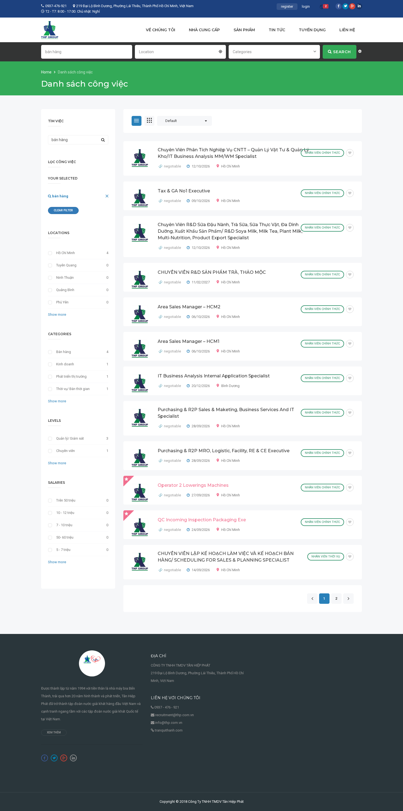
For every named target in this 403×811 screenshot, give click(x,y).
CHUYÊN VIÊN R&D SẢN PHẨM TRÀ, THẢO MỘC (212, 272)
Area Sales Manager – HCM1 (188, 341)
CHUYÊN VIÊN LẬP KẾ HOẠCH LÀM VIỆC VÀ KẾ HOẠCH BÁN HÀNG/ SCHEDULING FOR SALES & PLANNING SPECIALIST (226, 557)
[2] (322, 8)
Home (46, 72)
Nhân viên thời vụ (325, 556)
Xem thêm (54, 732)
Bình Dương (230, 386)
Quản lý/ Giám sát (70, 438)
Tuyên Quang (66, 265)
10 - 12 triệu (65, 513)
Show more (57, 314)
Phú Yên (62, 302)
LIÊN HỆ (347, 29)
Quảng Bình (65, 290)
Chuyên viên (65, 451)
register (287, 6)
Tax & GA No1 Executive (184, 190)
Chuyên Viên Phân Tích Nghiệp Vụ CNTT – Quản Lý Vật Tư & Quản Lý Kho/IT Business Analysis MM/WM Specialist (233, 153)
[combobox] (180, 51)
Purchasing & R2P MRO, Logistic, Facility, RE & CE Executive (224, 450)
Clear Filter (63, 210)
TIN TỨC (277, 29)
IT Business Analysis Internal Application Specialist (214, 376)
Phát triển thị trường (71, 376)
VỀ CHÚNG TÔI (160, 29)
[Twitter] (345, 6)
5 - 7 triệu (63, 550)
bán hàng (59, 196)
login (306, 6)
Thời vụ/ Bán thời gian (73, 389)
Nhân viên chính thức (322, 153)
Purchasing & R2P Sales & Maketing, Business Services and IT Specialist (226, 413)
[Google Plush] (352, 6)
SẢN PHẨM (244, 29)
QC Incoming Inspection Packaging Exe (202, 519)
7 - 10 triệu (64, 525)
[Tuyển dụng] (49, 30)
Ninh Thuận (65, 277)
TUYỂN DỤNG (312, 29)
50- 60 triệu (64, 537)
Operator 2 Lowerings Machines (193, 485)
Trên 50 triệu (65, 500)
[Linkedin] (359, 6)
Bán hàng (63, 352)
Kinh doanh (65, 364)
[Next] (348, 598)
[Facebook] (339, 6)
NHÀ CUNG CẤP (204, 29)
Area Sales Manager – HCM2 (189, 306)
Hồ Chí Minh (230, 166)
